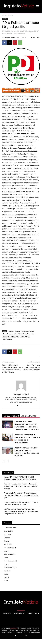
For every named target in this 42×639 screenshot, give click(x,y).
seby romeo (14, 336)
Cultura (6, 541)
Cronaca (7, 538)
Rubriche (7, 571)
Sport (6, 581)
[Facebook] (4, 42)
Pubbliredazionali (10, 561)
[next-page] (7, 461)
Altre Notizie (8, 531)
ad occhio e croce (10, 528)
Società (6, 577)
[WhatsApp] (20, 42)
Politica (10, 15)
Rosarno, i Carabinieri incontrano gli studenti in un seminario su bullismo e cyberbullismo (11, 368)
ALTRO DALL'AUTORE (28, 416)
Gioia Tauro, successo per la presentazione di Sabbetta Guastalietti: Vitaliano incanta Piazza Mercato (20, 486)
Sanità (6, 574)
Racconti (7, 564)
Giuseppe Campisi (9, 37)
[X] (9, 42)
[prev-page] (3, 461)
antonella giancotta (14, 331)
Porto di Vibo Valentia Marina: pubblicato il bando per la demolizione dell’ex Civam (21, 503)
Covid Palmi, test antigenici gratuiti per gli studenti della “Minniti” (31, 367)
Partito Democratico (29, 334)
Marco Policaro (7, 334)
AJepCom (14, 628)
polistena (6, 336)
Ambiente (7, 534)
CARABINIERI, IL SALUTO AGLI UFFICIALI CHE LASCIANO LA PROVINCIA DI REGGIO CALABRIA (20, 478)
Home (4, 15)
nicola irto (17, 334)
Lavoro (6, 551)
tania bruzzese (7, 339)
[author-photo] (21, 391)
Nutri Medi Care (10, 554)
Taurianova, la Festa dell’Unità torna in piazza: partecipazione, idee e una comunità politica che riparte (21, 495)
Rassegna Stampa (10, 567)
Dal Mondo (8, 544)
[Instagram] (23, 405)
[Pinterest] (15, 42)
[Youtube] (26, 636)
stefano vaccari (25, 336)
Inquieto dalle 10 (10, 548)
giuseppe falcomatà (28, 331)
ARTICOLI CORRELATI (11, 416)
